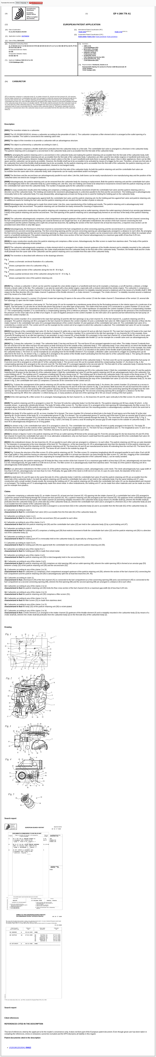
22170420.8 (25, 36)
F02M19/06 (82, 32)
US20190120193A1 (17, 1048)
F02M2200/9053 (112, 37)
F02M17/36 (118, 32)
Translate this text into (8, 3)
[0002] (28, 1048)
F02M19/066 (82, 37)
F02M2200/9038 (100, 37)
